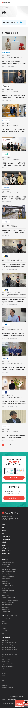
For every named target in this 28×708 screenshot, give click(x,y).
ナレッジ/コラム (6, 539)
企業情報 (4, 542)
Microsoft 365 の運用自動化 (8, 576)
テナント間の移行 (6, 564)
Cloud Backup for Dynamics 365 (9, 652)
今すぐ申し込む (14, 477)
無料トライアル (6, 554)
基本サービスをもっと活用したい (9, 602)
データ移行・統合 (6, 574)
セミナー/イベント (7, 536)
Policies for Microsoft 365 (8, 666)
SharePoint (4, 623)
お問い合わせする (14, 498)
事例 (3, 533)
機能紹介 (4, 530)
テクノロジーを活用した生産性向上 (10, 600)
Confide (3, 671)
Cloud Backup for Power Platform (9, 649)
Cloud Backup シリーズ (7, 640)
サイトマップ (5, 696)
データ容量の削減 (6, 583)
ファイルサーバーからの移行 (8, 571)
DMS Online (4, 685)
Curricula (4, 680)
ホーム (3, 524)
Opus (3, 668)
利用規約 (4, 699)
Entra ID (4, 633)
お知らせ (4, 545)
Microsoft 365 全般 (6, 619)
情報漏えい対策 (5, 595)
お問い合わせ (5, 548)
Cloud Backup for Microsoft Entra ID (10, 654)
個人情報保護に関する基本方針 (17, 696)
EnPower (4, 673)
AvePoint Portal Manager (7, 687)
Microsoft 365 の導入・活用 (8, 562)
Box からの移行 (5, 567)
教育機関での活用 (6, 609)
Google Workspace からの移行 (9, 569)
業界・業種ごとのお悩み (7, 604)
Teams (3, 621)
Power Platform (5, 630)
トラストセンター (12, 699)
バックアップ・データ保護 (8, 590)
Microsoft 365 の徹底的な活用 (8, 597)
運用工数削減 (5, 581)
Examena (4, 682)
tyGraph (4, 675)
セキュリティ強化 (6, 588)
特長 (3, 527)
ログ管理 (4, 593)
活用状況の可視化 (6, 578)
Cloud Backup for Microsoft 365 (9, 642)
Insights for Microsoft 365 (8, 664)
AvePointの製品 (6, 637)
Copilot (3, 626)
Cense (3, 678)
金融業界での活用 (6, 612)
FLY (2, 656)
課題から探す (5, 559)
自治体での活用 (5, 607)
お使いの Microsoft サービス (9, 616)
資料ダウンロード (6, 551)
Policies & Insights (6, 661)
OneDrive (4, 628)
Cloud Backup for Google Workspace (10, 645)
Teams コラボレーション (7, 585)
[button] (25, 2)
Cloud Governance (6, 659)
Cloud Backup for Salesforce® (8, 647)
